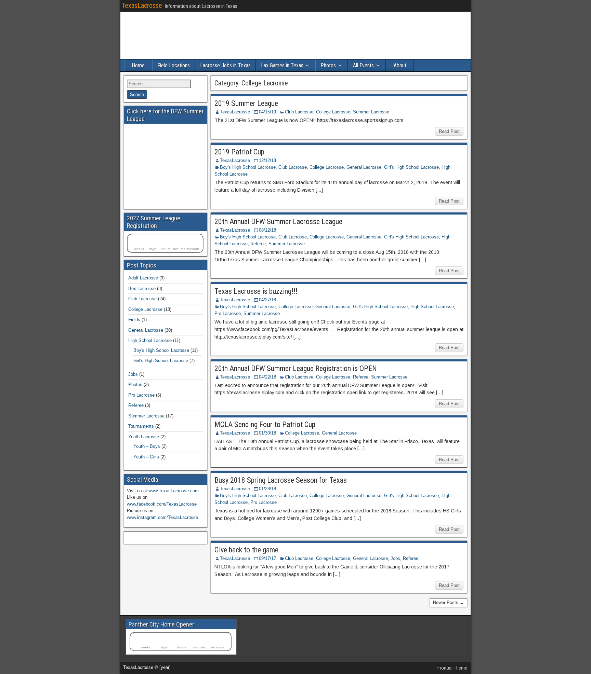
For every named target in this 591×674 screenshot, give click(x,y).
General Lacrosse (363, 167)
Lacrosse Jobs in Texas (225, 65)
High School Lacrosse (432, 306)
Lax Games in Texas (282, 65)
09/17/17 (267, 558)
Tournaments (141, 426)
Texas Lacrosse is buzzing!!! (256, 291)
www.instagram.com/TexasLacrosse (162, 517)
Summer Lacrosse (371, 111)
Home (138, 65)
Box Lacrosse (142, 288)
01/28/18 (267, 488)
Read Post (449, 131)
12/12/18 (267, 160)
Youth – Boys (146, 446)
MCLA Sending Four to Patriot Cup (264, 424)
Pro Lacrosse (227, 313)
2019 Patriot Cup (239, 152)
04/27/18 (267, 299)
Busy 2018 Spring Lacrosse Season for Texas (280, 480)
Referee (258, 243)
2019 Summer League (246, 103)
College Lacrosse (333, 111)
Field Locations (173, 65)
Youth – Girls (146, 456)
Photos (328, 65)
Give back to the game (246, 550)
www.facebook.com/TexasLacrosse (162, 504)
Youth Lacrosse (143, 436)
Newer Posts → (448, 602)
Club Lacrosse (299, 111)
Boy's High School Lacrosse (248, 167)
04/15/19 (267, 111)
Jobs (395, 558)
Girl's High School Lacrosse (411, 167)
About (400, 65)
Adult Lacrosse (143, 277)
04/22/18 (267, 377)
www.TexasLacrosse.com (173, 490)
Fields (134, 319)
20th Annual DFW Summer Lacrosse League (278, 221)
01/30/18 (267, 433)
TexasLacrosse (142, 5)
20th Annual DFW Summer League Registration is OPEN (295, 368)
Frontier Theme (452, 668)
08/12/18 (267, 230)
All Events (363, 65)
